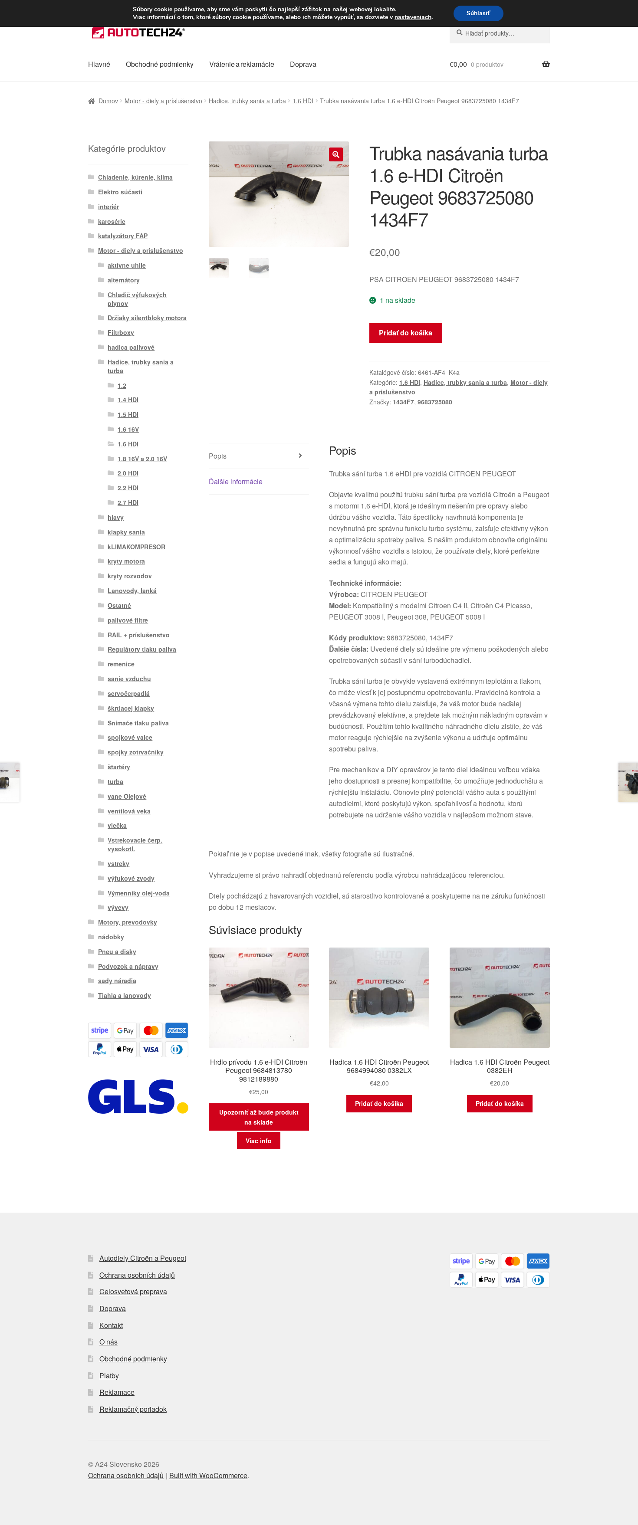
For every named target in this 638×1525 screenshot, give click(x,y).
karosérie (111, 221)
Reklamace (117, 1392)
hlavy (116, 517)
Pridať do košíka (405, 333)
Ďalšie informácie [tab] (236, 481)
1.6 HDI (303, 100)
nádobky (111, 936)
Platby (109, 1376)
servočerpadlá (129, 693)
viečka (117, 825)
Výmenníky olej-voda (139, 893)
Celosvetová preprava (133, 1291)
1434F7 (403, 401)
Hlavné (99, 64)
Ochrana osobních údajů (137, 1275)
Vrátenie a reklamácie (241, 64)
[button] (336, 154)
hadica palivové (131, 347)
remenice (121, 663)
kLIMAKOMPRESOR (136, 546)
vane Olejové (127, 796)
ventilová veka (129, 811)
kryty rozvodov (130, 575)
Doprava (303, 64)
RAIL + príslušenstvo (139, 634)
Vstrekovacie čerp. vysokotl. (135, 844)
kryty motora (126, 561)
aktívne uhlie (127, 265)
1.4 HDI (128, 399)
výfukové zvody (131, 878)
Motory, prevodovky (127, 922)
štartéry (119, 766)
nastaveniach (413, 17)
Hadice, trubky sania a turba (247, 100)
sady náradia (117, 980)
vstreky (118, 863)
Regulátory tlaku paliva (142, 649)
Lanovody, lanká (132, 590)
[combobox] (500, 33)
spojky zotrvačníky (136, 752)
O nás (108, 1342)
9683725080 (435, 401)
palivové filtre (128, 620)
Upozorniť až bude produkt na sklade (259, 1117)
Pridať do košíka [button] (379, 1103)
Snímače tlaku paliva (138, 722)
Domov (108, 100)
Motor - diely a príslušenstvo (163, 100)
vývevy (118, 907)
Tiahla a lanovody (124, 995)
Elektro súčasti (120, 191)
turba (115, 781)
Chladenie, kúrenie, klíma (135, 177)
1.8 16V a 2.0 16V (142, 458)
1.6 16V (128, 429)
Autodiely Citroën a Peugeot (142, 1258)
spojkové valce (130, 737)
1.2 (122, 385)
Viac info (259, 1140)
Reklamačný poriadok (133, 1409)
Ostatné (119, 605)
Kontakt (111, 1325)
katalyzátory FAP (123, 235)
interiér (108, 206)
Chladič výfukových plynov (137, 299)
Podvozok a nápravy (128, 966)
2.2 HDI (128, 487)
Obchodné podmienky (160, 64)
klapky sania (126, 532)
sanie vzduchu (129, 678)
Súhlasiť (478, 13)
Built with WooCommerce (208, 1475)
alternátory (124, 279)
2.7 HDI (128, 502)
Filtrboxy (121, 332)
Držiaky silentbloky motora (147, 317)
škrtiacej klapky (131, 708)
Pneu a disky (117, 951)
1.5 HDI (128, 414)
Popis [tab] (218, 456)
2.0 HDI (128, 473)
